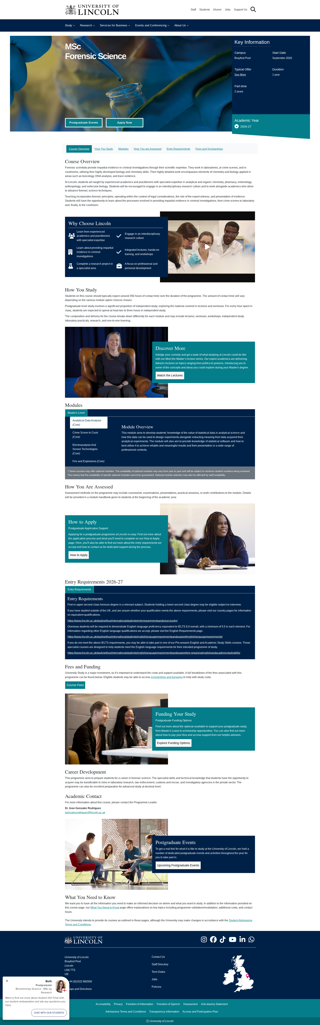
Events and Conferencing (150, 25)
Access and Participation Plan (200, 1011)
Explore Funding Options (173, 743)
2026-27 (245, 126)
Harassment (190, 1004)
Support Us (240, 9)
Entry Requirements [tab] (79, 589)
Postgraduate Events (83, 122)
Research (86, 25)
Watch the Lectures (170, 375)
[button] (253, 9)
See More (240, 74)
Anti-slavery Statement (214, 1004)
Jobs (227, 9)
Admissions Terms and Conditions (126, 1011)
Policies (156, 986)
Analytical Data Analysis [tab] (86, 422)
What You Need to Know (104, 907)
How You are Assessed (147, 148)
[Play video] (207, 246)
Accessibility (103, 1004)
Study (68, 25)
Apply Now (124, 122)
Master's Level (76, 412)
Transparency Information (164, 1011)
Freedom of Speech (168, 1004)
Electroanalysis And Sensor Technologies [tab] (85, 449)
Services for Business (113, 25)
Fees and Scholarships (209, 148)
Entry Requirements (178, 148)
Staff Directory (160, 964)
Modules (123, 148)
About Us (180, 25)
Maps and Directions (79, 989)
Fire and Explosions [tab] (88, 461)
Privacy (118, 1004)
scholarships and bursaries (167, 677)
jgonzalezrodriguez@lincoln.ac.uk (85, 812)
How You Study (104, 148)
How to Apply (79, 555)
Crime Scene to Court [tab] (85, 434)
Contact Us (158, 956)
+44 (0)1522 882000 (80, 981)
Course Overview (79, 148)
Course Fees (75, 685)
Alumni (217, 9)
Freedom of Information (139, 1004)
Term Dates (158, 971)
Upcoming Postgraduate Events (178, 865)
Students (204, 9)
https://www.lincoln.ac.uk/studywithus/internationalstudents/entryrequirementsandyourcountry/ (123, 620)
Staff (193, 9)
